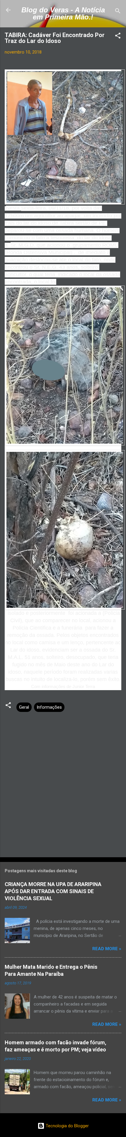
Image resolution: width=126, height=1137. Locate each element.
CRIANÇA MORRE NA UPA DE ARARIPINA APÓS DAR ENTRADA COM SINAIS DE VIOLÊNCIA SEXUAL (53, 891)
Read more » (106, 948)
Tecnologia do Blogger (67, 1125)
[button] (117, 36)
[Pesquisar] (117, 12)
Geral (24, 707)
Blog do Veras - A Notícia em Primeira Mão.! (63, 13)
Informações (49, 707)
